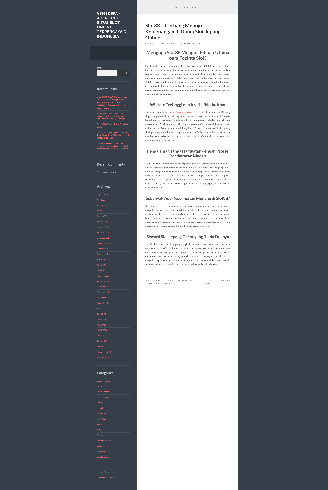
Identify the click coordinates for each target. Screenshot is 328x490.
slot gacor (101, 430)
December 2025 (104, 238)
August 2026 (102, 194)
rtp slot (100, 408)
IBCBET (100, 386)
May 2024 (101, 319)
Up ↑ (210, 283)
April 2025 (101, 265)
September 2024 (104, 297)
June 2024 (101, 314)
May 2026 (101, 211)
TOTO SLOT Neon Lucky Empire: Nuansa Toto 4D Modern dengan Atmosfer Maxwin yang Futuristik (111, 116)
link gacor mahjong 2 (105, 477)
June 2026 (101, 205)
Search (100, 68)
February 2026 (103, 227)
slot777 (100, 446)
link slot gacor (103, 392)
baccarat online (103, 381)
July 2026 (101, 200)
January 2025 (103, 281)
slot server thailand (105, 440)
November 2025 (104, 243)
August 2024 (102, 303)
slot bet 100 (102, 424)
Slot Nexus (101, 435)
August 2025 (102, 254)
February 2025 (103, 276)
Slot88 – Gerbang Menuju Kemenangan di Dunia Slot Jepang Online (183, 31)
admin (170, 43)
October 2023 (103, 357)
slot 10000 (101, 419)
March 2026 (102, 221)
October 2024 (103, 292)
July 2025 (101, 259)
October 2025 (103, 249)
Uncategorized (103, 457)
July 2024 (101, 308)
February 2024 (103, 335)
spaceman (101, 451)
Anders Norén (222, 281)
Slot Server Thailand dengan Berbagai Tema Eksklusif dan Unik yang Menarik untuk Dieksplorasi (113, 135)
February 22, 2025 (154, 43)
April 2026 (101, 216)
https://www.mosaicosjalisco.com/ (186, 112)
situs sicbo (101, 413)
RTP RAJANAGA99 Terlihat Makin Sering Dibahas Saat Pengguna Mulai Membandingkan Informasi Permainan (113, 146)
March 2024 (102, 330)
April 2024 (101, 325)
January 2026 (103, 232)
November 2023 (104, 352)
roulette (100, 402)
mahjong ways (103, 397)
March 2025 (102, 270)
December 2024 (104, 287)
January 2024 (103, 341)
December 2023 (104, 346)
